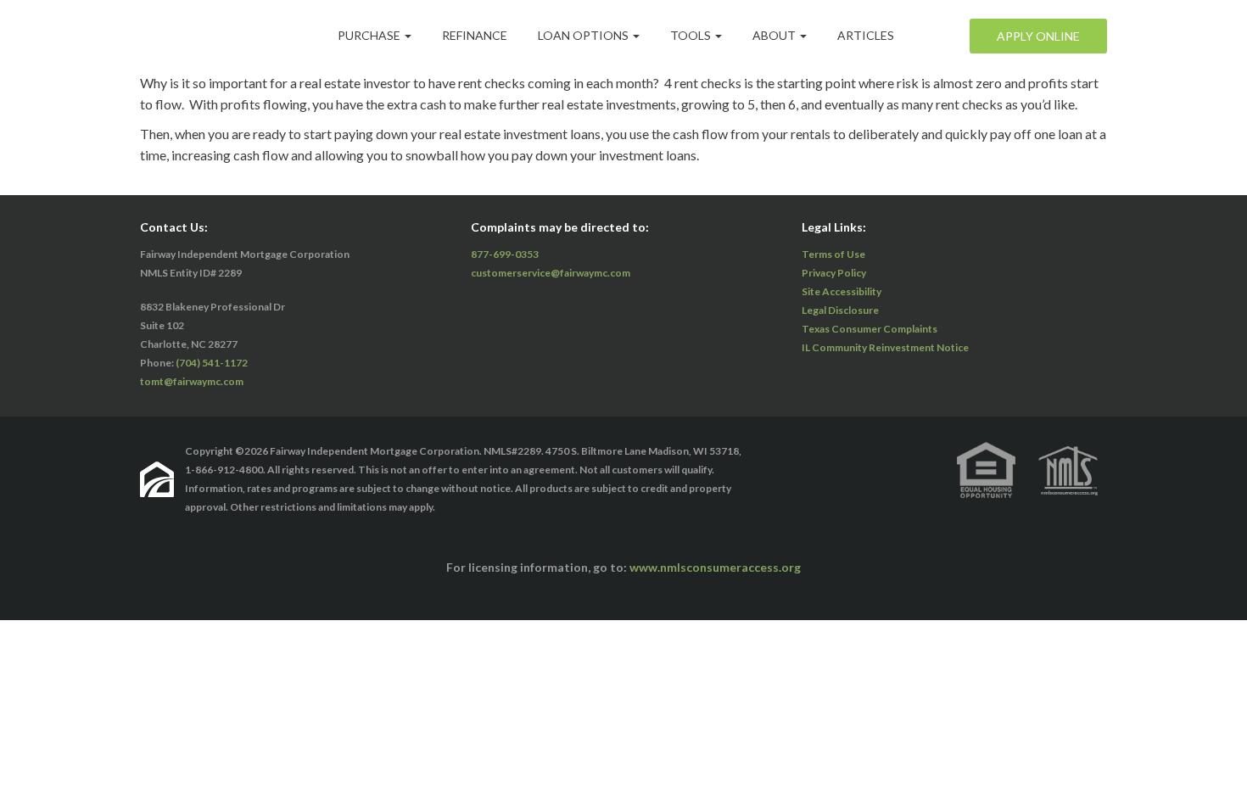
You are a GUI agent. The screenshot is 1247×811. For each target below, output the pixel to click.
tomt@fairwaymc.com (191, 381)
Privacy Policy (834, 272)
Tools (691, 35)
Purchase (370, 35)
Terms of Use (833, 254)
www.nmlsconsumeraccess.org (715, 567)
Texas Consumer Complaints (869, 328)
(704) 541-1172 (212, 362)
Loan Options (584, 35)
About (775, 35)
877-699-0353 (505, 254)
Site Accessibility (841, 291)
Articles (865, 35)
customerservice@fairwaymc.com (550, 272)
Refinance (474, 35)
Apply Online (1038, 36)
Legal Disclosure (840, 310)
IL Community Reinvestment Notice (885, 347)
